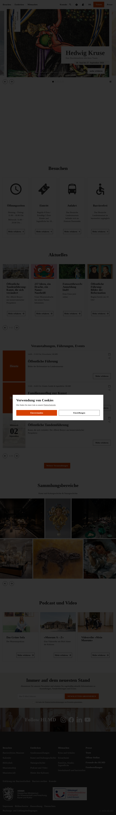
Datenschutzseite (50, 405)
